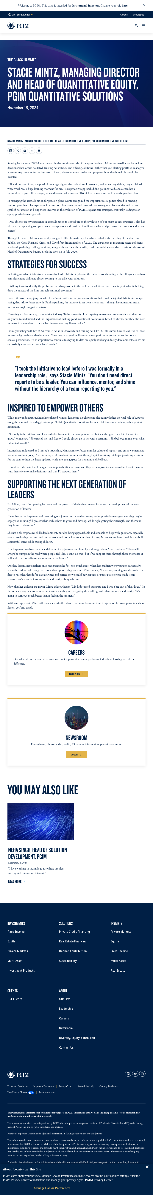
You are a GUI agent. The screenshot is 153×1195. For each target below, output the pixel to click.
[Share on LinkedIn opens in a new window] (10, 151)
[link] (128, 1074)
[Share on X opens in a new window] (18, 151)
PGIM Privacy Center (99, 1180)
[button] (144, 5)
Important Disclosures (28, 1134)
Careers (124, 14)
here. (125, 5)
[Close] (147, 1169)
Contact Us (138, 14)
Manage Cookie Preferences (52, 1188)
